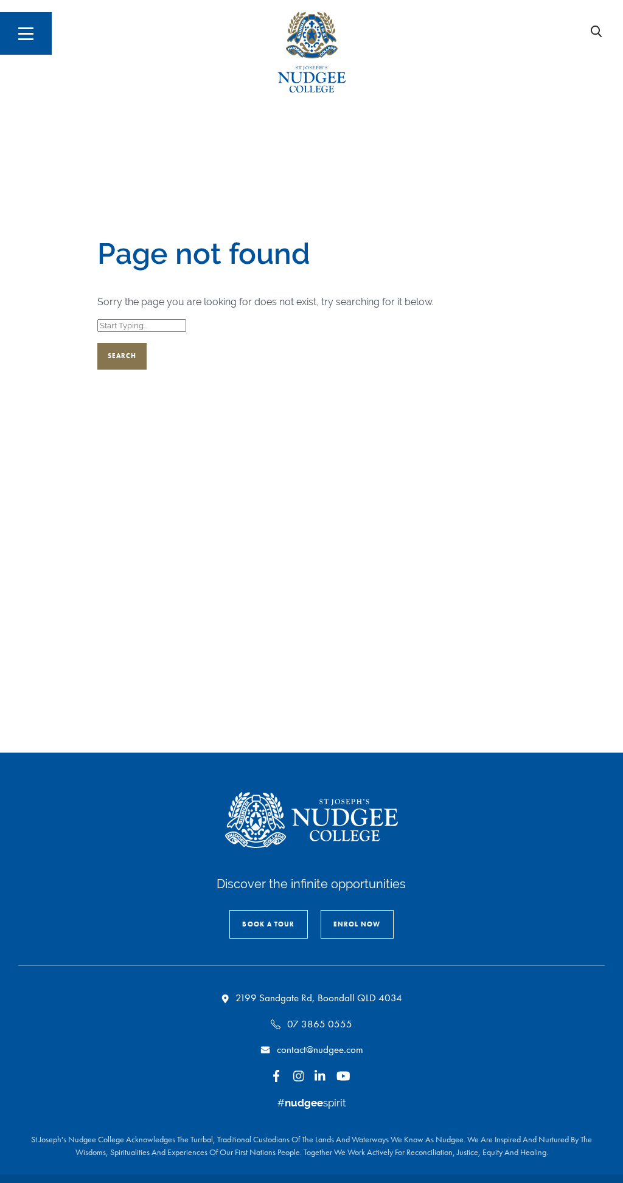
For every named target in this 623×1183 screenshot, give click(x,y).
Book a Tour (268, 924)
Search (122, 355)
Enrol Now (357, 924)
